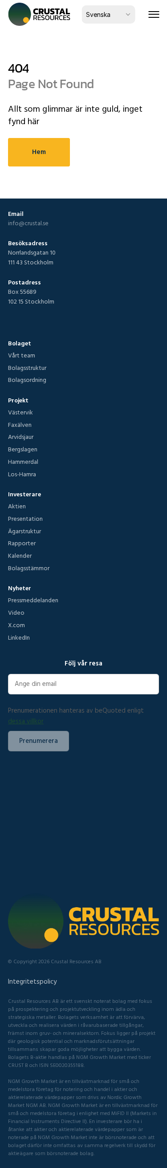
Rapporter (22, 543)
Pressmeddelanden (33, 600)
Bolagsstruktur (27, 368)
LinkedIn (19, 637)
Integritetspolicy (32, 981)
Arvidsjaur (20, 437)
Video (16, 612)
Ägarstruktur (24, 531)
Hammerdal (23, 462)
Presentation (25, 519)
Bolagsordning (27, 380)
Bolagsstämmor (28, 568)
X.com (16, 625)
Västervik (20, 412)
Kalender (20, 556)
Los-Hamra (22, 474)
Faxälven (20, 425)
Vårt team (21, 355)
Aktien (17, 506)
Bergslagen (22, 449)
